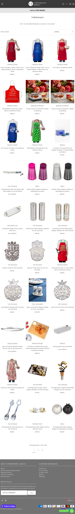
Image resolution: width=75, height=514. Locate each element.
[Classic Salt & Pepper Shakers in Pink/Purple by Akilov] (37, 172)
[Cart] (73, 4)
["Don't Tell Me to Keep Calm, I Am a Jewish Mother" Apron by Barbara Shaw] (12, 50)
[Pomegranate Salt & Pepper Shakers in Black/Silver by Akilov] (62, 410)
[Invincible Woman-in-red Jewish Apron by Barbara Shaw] (62, 250)
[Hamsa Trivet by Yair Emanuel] (12, 250)
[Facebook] (2, 500)
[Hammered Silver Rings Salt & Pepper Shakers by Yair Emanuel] (62, 211)
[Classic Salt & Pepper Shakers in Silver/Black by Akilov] (62, 172)
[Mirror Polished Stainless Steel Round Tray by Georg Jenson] (12, 329)
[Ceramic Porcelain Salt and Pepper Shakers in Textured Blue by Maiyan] (62, 131)
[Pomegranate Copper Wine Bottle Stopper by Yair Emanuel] (62, 370)
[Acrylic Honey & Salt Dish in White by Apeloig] (62, 91)
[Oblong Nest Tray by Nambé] (62, 329)
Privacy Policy (43, 470)
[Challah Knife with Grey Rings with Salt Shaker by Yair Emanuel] (12, 172)
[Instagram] (5, 500)
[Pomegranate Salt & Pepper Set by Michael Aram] (37, 410)
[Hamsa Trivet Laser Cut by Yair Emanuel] (37, 250)
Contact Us (42, 468)
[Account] (67, 4)
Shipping (42, 476)
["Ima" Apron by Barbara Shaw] (62, 50)
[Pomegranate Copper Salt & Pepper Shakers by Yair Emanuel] (37, 370)
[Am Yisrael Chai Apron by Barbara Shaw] (12, 131)
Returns (41, 474)
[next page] (42, 450)
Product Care (43, 472)
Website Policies (6, 472)
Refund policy (5, 476)
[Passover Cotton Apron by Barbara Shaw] (12, 370)
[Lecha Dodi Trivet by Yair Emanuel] (62, 290)
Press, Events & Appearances (10, 470)
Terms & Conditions (7, 474)
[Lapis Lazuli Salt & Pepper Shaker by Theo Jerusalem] (37, 290)
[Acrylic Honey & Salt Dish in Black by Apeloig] (37, 91)
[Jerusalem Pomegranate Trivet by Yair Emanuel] (12, 290)
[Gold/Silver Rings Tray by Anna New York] (12, 211)
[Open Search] (63, 4)
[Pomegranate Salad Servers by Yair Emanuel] (12, 410)
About (3, 468)
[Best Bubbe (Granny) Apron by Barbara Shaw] (37, 131)
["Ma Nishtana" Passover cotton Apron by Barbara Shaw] (12, 91)
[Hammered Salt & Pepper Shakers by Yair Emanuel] (37, 211)
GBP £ (70, 500)
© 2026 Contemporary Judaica (11, 509)
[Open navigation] (13, 4)
